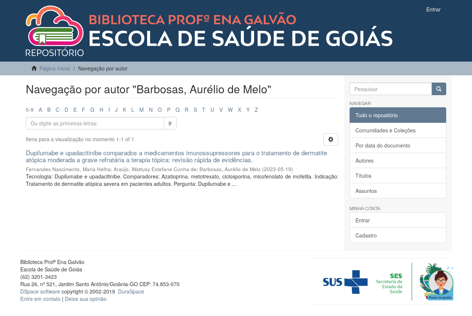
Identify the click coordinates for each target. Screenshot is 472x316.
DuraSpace (131, 291)
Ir (170, 123)
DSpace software (40, 291)
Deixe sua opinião (86, 298)
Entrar (362, 220)
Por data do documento (382, 145)
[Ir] (438, 89)
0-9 (30, 109)
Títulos (363, 175)
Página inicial (54, 68)
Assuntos (366, 190)
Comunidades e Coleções (385, 130)
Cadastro (366, 235)
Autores (364, 160)
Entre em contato (40, 298)
